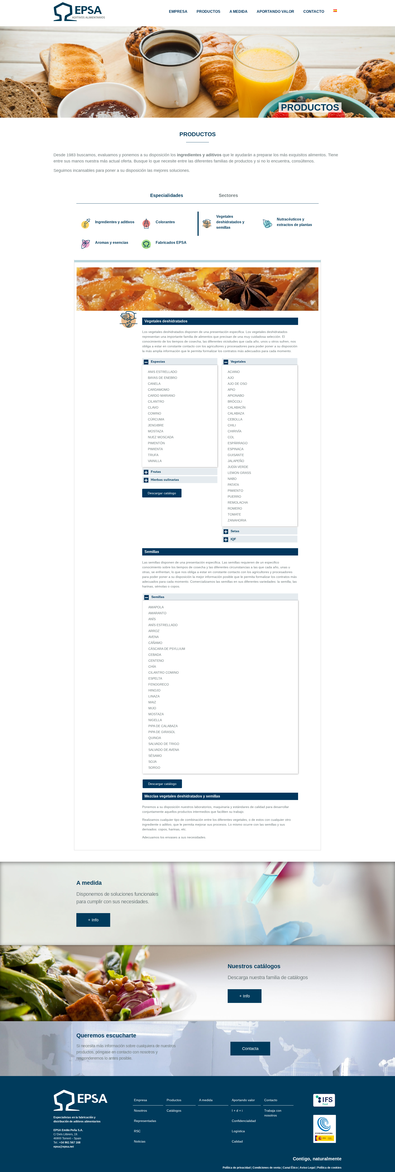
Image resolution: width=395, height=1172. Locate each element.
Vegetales (238, 361)
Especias (158, 361)
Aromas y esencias (111, 242)
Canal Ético (290, 1167)
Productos (208, 11)
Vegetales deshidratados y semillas (230, 222)
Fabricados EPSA (171, 242)
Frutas (156, 471)
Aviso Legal (308, 1167)
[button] (179, 361)
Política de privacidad (237, 1167)
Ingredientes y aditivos (114, 222)
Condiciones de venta (267, 1167)
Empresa (178, 11)
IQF (233, 539)
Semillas (157, 597)
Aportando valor (275, 11)
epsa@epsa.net (63, 1146)
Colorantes (165, 222)
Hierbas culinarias (165, 479)
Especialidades (166, 195)
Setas (235, 531)
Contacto (313, 11)
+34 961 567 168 (69, 1142)
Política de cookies (329, 1167)
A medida (239, 11)
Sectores (228, 195)
